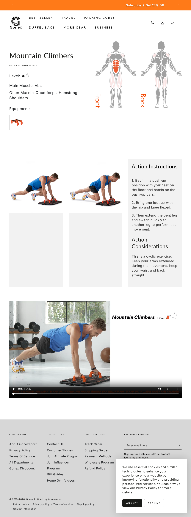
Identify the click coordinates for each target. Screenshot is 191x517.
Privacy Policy (20, 450)
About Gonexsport (23, 444)
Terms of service (63, 504)
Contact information (24, 508)
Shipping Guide (96, 450)
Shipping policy (85, 504)
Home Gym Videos (61, 480)
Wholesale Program (99, 462)
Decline (154, 503)
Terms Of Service (22, 456)
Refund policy (21, 504)
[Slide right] (178, 5)
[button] (153, 22)
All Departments (21, 462)
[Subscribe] (179, 445)
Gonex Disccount (22, 468)
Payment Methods (98, 456)
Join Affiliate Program (63, 456)
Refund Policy (95, 468)
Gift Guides (55, 474)
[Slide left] (12, 5)
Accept (132, 503)
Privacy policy (41, 504)
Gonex (30, 499)
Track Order (94, 444)
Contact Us (55, 444)
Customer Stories (60, 450)
